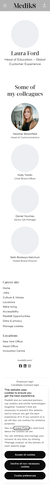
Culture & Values (13, 297)
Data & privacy (12, 320)
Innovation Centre (14, 350)
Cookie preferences (25, 475)
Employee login (25, 381)
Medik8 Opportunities (16, 316)
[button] (44, 5)
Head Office (10, 346)
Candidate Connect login (25, 385)
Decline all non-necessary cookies (25, 465)
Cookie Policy (21, 428)
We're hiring (10, 306)
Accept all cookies (25, 454)
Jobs (6, 292)
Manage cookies (13, 326)
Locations (9, 302)
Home (6, 288)
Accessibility (10, 311)
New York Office (13, 341)
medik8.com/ (25, 360)
